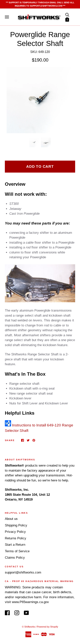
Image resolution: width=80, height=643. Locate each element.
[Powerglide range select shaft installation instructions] (8, 425)
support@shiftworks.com (23, 572)
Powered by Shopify (47, 626)
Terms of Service (17, 551)
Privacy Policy (15, 532)
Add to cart (40, 166)
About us (11, 519)
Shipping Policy (16, 525)
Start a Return (15, 544)
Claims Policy (15, 557)
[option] (40, 100)
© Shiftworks (28, 626)
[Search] (67, 14)
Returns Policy (15, 538)
